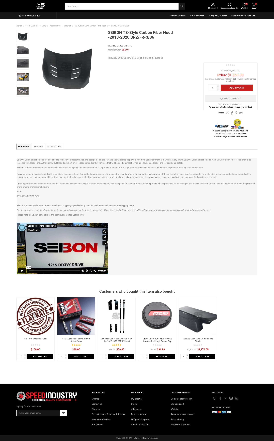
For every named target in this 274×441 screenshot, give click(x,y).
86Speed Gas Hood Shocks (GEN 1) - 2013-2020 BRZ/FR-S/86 (116, 340)
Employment (98, 424)
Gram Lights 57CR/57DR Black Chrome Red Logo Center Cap (157, 340)
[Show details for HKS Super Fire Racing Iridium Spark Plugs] (76, 316)
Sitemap (95, 399)
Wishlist (175, 409)
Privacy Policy (177, 419)
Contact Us (54, 146)
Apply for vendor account (183, 414)
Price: (222, 75)
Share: (221, 112)
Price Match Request (181, 424)
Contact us (97, 404)
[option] (22, 36)
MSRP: (224, 70)
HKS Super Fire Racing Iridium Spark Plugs (76, 340)
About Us (96, 409)
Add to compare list (232, 104)
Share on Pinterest (236, 113)
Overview (23, 146)
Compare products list (229, 8)
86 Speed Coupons (140, 419)
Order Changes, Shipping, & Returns (108, 414)
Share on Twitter (227, 113)
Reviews (38, 146)
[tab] (23, 147)
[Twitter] (214, 398)
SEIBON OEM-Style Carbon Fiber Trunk (198, 340)
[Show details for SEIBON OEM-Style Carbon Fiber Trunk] (198, 316)
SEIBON (125, 49)
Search (182, 6)
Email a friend (241, 113)
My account (213, 8)
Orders (134, 404)
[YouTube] (225, 398)
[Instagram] (231, 398)
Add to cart (236, 88)
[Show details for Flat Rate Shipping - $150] (35, 316)
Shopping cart (177, 404)
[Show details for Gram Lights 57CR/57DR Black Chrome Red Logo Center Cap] (157, 316)
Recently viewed (138, 414)
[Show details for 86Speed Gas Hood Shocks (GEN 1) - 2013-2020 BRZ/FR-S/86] (117, 316)
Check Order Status (140, 424)
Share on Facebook (232, 113)
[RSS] (236, 398)
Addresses (136, 409)
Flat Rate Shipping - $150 (35, 338)
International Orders (101, 419)
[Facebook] (220, 398)
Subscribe (63, 413)
